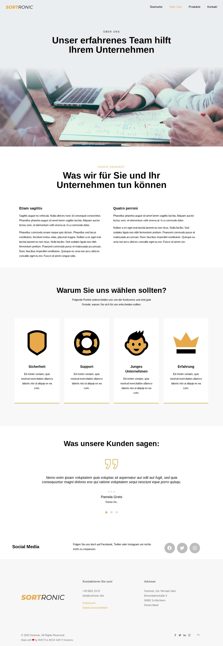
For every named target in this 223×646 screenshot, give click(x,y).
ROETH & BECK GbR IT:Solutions (55, 640)
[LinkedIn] (184, 635)
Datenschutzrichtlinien (95, 607)
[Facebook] (175, 635)
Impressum (89, 602)
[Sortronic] (19, 7)
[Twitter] (180, 635)
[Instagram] (189, 635)
